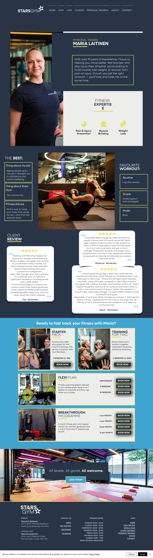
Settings (131, 554)
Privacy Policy (94, 554)
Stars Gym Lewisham (29, 534)
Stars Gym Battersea (29, 521)
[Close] (150, 554)
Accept (142, 554)
